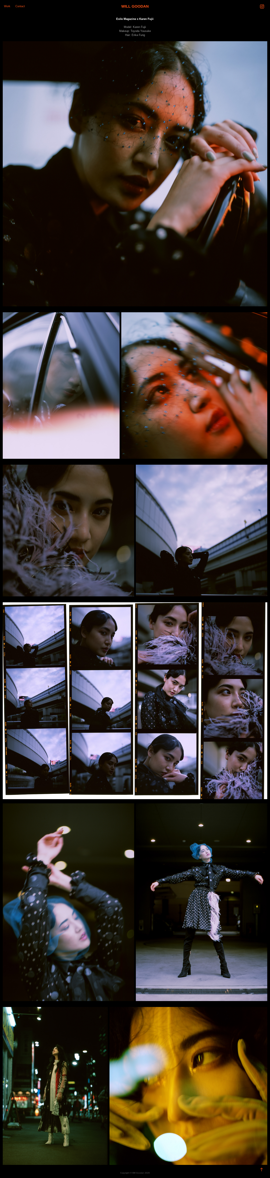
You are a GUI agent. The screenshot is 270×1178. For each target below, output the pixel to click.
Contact (20, 6)
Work (7, 6)
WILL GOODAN (135, 6)
